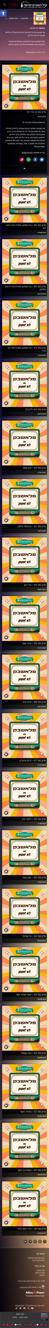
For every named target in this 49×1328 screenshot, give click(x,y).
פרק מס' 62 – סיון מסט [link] (34, 468)
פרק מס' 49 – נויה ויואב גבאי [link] (31, 1228)
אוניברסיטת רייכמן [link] (38, 1260)
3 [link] (35, 1241)
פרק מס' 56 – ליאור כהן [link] (34, 819)
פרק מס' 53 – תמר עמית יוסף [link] (31, 994)
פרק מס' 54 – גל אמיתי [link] (34, 936)
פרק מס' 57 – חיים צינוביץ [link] (33, 760)
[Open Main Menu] (4, 4)
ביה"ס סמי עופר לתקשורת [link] (36, 1258)
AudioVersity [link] (30, 52)
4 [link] (30, 1241)
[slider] (18, 1324)
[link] (3, 13)
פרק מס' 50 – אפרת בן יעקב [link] (32, 1170)
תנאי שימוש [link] (41, 1270)
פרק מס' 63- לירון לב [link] (35, 409)
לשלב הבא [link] (25, 1241)
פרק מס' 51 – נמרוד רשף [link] (33, 1111)
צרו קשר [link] (42, 1275)
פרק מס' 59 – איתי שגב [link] (34, 643)
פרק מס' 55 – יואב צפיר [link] (34, 877)
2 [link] (39, 1241)
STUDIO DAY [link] (19, 1305)
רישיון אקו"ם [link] (24, 1287)
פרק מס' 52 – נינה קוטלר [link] (33, 1053)
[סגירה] (24, 168)
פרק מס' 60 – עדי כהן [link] (35, 585)
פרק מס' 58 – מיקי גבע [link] (34, 702)
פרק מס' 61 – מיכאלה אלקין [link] (32, 526)
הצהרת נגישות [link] (40, 1273)
